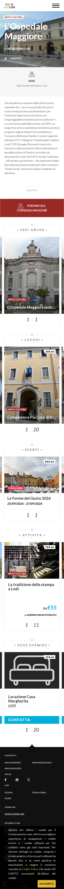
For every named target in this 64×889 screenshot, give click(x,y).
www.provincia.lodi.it (13, 768)
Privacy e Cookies (39, 792)
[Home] (10, 5)
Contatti (8, 798)
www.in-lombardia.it (13, 762)
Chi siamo (9, 792)
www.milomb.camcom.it (42, 762)
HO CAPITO (47, 883)
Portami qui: (32, 208)
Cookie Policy (30, 869)
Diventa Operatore (14, 814)
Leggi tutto (32, 190)
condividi (16, 58)
